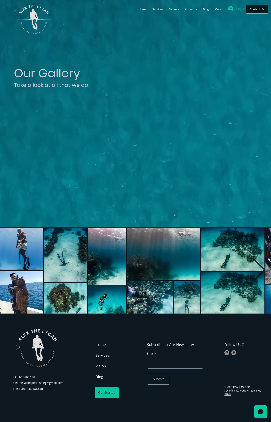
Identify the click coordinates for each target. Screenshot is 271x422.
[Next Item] (259, 270)
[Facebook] (233, 352)
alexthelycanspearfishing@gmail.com (38, 383)
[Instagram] (226, 352)
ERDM (227, 394)
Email (150, 353)
